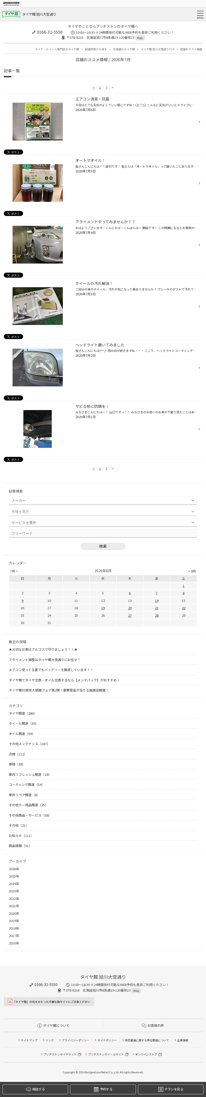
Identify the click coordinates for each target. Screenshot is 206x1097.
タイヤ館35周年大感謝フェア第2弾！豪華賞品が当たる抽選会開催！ (59, 690)
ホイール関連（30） (23, 723)
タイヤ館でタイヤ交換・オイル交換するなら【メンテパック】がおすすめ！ (64, 680)
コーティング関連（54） (27, 784)
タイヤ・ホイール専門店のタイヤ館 (57, 49)
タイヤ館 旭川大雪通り (39, 14)
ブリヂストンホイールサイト (106, 1054)
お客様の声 (155, 1025)
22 (183, 607)
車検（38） (17, 764)
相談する (38, 1089)
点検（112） (18, 754)
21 (157, 607)
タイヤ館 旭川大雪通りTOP (157, 49)
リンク (49, 1040)
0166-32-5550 (50, 32)
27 (130, 615)
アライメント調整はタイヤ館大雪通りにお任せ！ (45, 659)
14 (157, 600)
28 (157, 615)
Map (140, 38)
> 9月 (192, 571)
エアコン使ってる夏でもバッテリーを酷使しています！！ (51, 669)
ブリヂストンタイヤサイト (60, 1054)
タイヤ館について (56, 1025)
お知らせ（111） (21, 835)
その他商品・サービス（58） (30, 815)
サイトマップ (29, 1040)
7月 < (14, 571)
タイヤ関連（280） (23, 713)
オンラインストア (146, 1054)
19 (103, 607)
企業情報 (182, 1040)
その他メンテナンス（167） (29, 743)
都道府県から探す (96, 49)
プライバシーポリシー (75, 1040)
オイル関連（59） (22, 733)
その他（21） (19, 825)
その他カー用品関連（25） (28, 804)
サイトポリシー (107, 1040)
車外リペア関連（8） (24, 794)
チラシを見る (174, 1089)
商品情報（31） (20, 845)
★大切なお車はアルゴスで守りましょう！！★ (43, 649)
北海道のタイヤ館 (124, 49)
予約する (106, 1089)
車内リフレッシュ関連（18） (30, 774)
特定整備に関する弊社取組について (147, 1040)
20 (130, 607)
